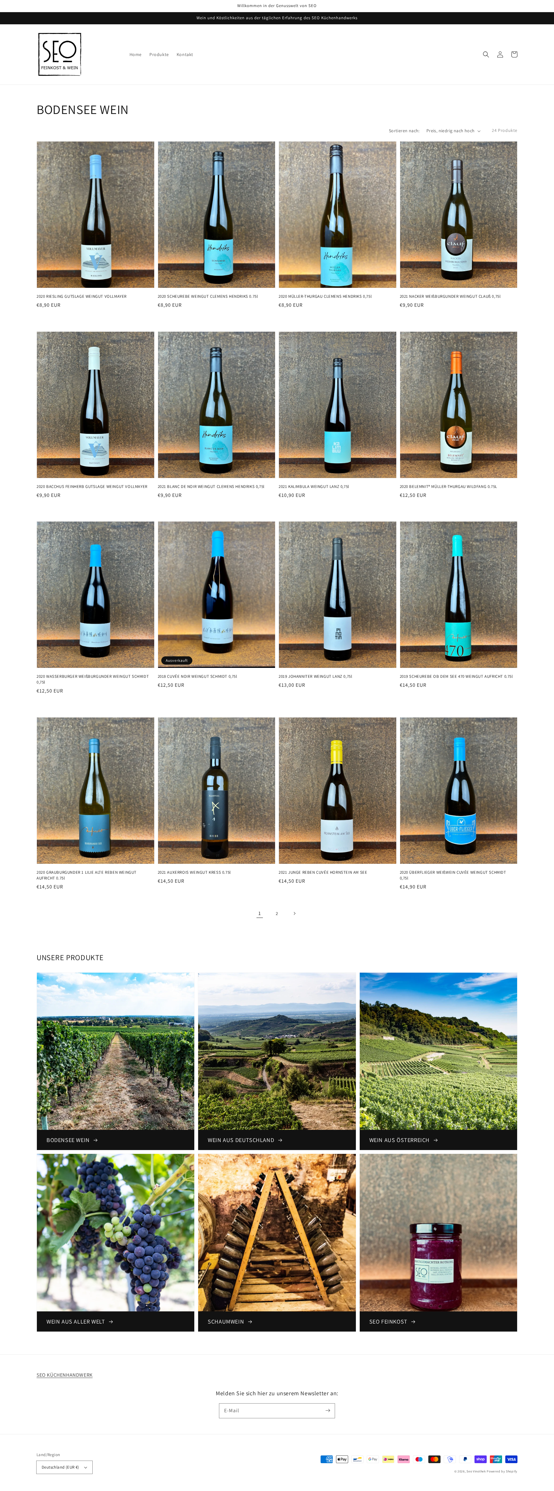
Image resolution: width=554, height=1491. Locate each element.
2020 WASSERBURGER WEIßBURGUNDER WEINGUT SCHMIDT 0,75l (93, 679)
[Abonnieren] (328, 1411)
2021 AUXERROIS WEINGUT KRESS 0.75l (194, 872)
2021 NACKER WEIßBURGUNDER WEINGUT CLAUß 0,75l (450, 296)
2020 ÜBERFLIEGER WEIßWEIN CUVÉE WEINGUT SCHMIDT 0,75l (453, 875)
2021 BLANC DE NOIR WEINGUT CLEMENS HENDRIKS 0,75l (211, 486)
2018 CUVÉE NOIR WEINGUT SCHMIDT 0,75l (197, 676)
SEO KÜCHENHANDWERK (65, 1375)
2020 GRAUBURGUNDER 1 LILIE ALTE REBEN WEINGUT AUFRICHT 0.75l (87, 875)
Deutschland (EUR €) (60, 1467)
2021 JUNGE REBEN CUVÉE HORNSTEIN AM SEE (323, 872)
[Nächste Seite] (294, 913)
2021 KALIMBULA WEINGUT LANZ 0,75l (314, 486)
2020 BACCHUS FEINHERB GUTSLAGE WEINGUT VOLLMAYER (92, 486)
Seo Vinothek (476, 1471)
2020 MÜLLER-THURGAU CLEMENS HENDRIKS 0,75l (325, 296)
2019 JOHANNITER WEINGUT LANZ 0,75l (315, 676)
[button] (486, 54)
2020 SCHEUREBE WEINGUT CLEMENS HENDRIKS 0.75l (208, 296)
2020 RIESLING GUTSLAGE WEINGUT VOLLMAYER (82, 296)
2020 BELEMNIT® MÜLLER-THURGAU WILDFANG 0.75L (448, 486)
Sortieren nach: (404, 131)
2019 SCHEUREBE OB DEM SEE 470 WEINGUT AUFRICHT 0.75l (456, 676)
